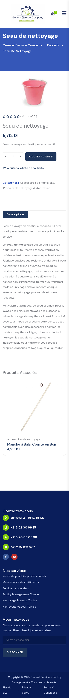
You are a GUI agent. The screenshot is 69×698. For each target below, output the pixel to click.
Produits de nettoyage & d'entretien (26, 188)
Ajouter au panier (40, 156)
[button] (23, 168)
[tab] (15, 214)
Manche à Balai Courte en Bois (32, 444)
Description (15, 214)
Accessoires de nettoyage (37, 183)
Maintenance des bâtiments (21, 582)
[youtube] (15, 557)
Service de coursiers (16, 588)
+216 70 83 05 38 (24, 537)
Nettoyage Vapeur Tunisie (19, 606)
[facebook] (7, 557)
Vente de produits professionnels (24, 576)
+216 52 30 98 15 (23, 527)
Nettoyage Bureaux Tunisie (20, 600)
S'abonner (15, 652)
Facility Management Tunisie (21, 594)
